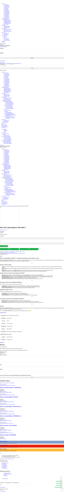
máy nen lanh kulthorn (14, 253)
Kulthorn (5, 254)
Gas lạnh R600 (6, 15)
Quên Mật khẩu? (2, 60)
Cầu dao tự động (4, 34)
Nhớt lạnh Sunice (7, 27)
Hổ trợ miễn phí (3, 448)
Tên (1, 364)
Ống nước (5, 36)
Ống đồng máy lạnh (5, 18)
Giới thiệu (3, 41)
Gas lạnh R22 (6, 4)
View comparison (3, 491)
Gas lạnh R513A (6, 17)
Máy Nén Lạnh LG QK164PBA (8, 435)
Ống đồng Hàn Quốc (7, 23)
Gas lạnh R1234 (6, 7)
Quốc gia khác (6, 24)
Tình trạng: (2, 231)
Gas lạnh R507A (6, 14)
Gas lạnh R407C (6, 11)
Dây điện (3, 32)
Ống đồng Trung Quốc (7, 21)
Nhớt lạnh (3, 25)
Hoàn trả (5, 474)
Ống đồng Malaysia (7, 22)
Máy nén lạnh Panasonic (8, 29)
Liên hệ (3, 42)
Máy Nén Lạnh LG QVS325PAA (8, 425)
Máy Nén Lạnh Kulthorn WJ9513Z (9, 397)
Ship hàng (5, 475)
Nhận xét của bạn (3, 354)
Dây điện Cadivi (6, 33)
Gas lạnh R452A (6, 13)
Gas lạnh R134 (4, 466)
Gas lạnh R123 (4, 467)
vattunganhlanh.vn (9, 482)
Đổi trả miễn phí (3, 441)
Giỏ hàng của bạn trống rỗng (5, 45)
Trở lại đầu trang (2, 487)
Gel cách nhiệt (6, 39)
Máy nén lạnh (4, 28)
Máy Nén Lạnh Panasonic (11, 385)
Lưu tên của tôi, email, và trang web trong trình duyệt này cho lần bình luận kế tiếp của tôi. (15, 375)
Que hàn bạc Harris (7, 40)
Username (1, 48)
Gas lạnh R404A (6, 10)
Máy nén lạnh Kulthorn (7, 31)
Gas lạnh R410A (6, 5)
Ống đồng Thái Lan (7, 19)
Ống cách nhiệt (6, 38)
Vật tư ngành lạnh (5, 478)
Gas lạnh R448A (6, 12)
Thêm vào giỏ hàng (3, 246)
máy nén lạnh (8, 253)
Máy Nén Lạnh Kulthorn (11, 252)
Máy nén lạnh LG (7, 30)
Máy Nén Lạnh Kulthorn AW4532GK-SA (10, 406)
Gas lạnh (3, 3)
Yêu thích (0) (2, 62)
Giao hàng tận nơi (4, 445)
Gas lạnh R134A (6, 6)
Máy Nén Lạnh (4, 252)
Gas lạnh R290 (6, 16)
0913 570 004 (11, 458)
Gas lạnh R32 (6, 8)
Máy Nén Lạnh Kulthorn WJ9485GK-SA (10, 416)
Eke (4, 37)
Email (1, 369)
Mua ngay (9, 249)
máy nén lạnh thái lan (21, 253)
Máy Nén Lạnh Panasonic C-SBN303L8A (10, 387)
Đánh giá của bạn (3, 351)
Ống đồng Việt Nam (7, 20)
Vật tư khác (4, 35)
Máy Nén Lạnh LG (10, 423)
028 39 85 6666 (6, 458)
